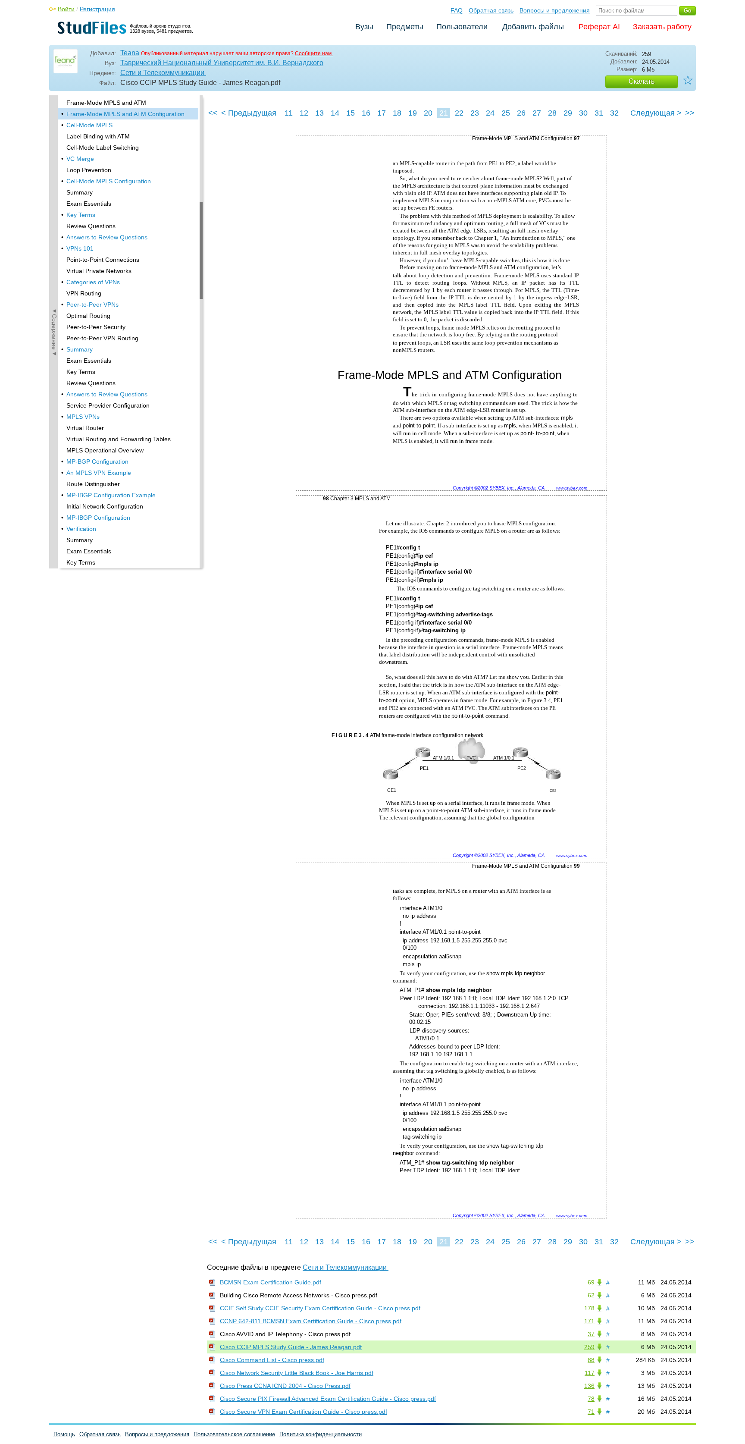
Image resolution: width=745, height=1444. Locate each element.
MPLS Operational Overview (105, 450)
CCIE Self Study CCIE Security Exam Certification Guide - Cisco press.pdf (320, 1308)
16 (366, 113)
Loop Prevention (88, 169)
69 (591, 1282)
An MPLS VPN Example (98, 472)
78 (591, 1398)
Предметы (404, 26)
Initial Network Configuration (104, 506)
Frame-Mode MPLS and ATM (106, 102)
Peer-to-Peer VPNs (92, 304)
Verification (81, 528)
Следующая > (656, 113)
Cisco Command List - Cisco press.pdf (272, 1359)
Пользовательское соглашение (234, 1434)
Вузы (364, 26)
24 (490, 113)
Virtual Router (85, 427)
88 (591, 1359)
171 (589, 1321)
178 (589, 1308)
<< (213, 113)
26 (521, 113)
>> (690, 113)
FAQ (457, 10)
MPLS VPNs (83, 416)
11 (289, 113)
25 (505, 113)
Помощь (64, 1434)
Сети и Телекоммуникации (163, 72)
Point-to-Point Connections (102, 259)
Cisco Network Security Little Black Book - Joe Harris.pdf (296, 1372)
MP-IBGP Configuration (98, 517)
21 (443, 113)
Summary (79, 192)
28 (552, 113)
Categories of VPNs (93, 282)
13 (319, 113)
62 (591, 1295)
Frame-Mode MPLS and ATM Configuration (125, 113)
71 (591, 1411)
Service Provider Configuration (108, 405)
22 (459, 113)
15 (350, 113)
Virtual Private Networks (98, 270)
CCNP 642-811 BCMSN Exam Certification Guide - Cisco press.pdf (310, 1321)
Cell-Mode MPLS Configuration (108, 181)
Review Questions (91, 226)
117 (590, 1372)
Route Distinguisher (93, 483)
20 (428, 113)
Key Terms (80, 214)
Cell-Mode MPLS (89, 125)
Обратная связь (491, 10)
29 (567, 113)
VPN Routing (83, 293)
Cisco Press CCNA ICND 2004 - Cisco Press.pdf (285, 1385)
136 (589, 1385)
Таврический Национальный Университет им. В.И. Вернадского (221, 62)
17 (381, 113)
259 (589, 1347)
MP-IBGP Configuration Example (111, 495)
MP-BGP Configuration (97, 461)
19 (412, 113)
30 (583, 113)
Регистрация (97, 9)
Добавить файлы (533, 26)
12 (304, 113)
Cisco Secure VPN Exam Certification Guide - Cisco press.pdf (303, 1411)
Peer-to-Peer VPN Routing (102, 338)
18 (397, 113)
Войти (66, 9)
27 (536, 113)
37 (591, 1334)
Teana (129, 53)
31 (599, 113)
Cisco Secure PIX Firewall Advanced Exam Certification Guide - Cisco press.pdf (328, 1398)
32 (614, 113)
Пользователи (462, 26)
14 (335, 113)
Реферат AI (599, 26)
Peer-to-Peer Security (95, 326)
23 (474, 113)
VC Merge (80, 158)
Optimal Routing (88, 315)
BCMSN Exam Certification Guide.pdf (270, 1282)
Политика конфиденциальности (320, 1434)
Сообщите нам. (314, 53)
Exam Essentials (88, 203)
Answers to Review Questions (106, 237)
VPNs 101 (80, 248)
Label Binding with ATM (98, 136)
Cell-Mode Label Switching (102, 147)
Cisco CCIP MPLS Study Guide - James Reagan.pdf (291, 1347)
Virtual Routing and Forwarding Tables (118, 439)
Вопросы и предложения (555, 10)
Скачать (641, 81)
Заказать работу (662, 26)
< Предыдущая (248, 113)
